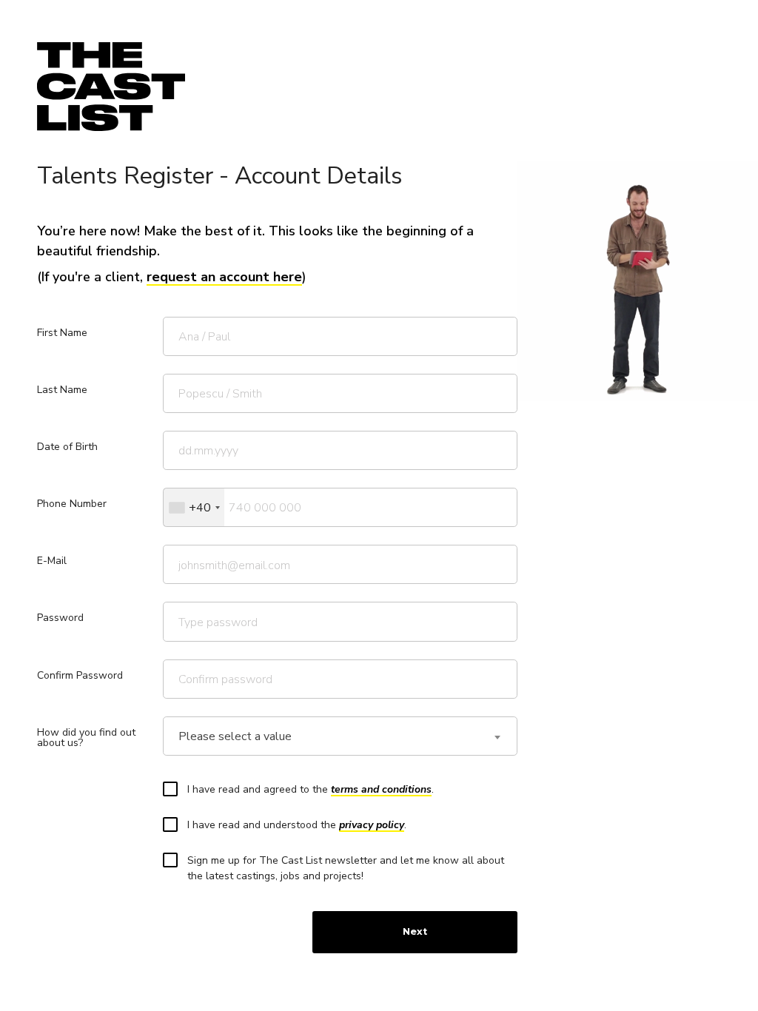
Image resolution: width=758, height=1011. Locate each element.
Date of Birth (67, 447)
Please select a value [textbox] (235, 736)
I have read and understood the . (296, 825)
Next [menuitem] (415, 931)
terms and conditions (381, 789)
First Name (62, 333)
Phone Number (72, 504)
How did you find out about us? (86, 737)
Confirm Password (80, 675)
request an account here (224, 277)
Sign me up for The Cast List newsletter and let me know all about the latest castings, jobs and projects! (345, 868)
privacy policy (371, 825)
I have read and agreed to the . (310, 789)
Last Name (62, 390)
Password (60, 618)
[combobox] (194, 507)
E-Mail (52, 561)
